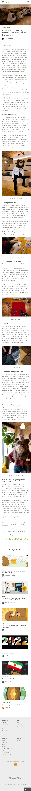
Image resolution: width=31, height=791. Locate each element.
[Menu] (28, 2)
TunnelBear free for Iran (10, 679)
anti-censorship (6, 676)
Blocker (19, 733)
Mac (18, 722)
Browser (19, 731)
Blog (7, 2)
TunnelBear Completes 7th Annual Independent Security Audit (13, 599)
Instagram (5, 525)
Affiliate (4, 746)
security (4, 596)
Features (4, 726)
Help (3, 733)
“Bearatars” (14, 106)
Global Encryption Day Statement (13, 705)
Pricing (4, 728)
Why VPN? (5, 722)
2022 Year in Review (8, 653)
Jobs (3, 744)
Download (5, 724)
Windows (19, 724)
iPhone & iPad (20, 726)
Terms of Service (6, 754)
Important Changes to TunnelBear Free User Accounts (13, 571)
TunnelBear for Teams (8, 731)
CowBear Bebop (9, 38)
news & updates (6, 27)
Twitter (24, 523)
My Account (5, 735)
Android (19, 728)
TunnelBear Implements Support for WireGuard (14, 626)
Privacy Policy (6, 752)
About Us (4, 742)
